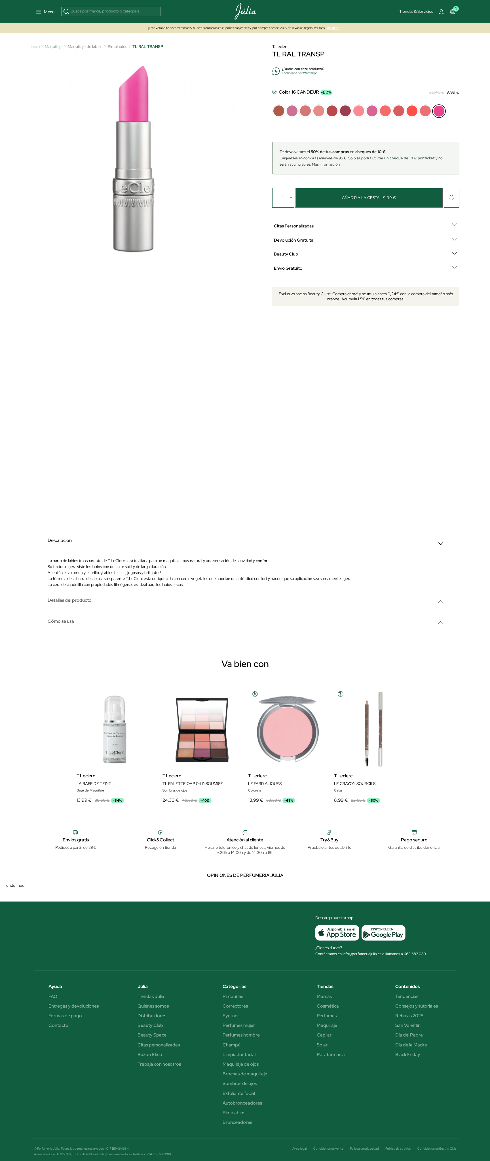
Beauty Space (152, 1035)
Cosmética (328, 1006)
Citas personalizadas (159, 1045)
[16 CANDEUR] (439, 111)
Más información (326, 164)
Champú (231, 1045)
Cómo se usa (61, 621)
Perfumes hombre (241, 1035)
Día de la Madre (411, 1045)
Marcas (324, 996)
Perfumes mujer (239, 1025)
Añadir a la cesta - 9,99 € (369, 197)
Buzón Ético (150, 1054)
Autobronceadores (242, 1103)
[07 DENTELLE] (358, 111)
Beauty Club (150, 1025)
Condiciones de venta (328, 1148)
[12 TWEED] (385, 111)
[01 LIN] (278, 111)
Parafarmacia (331, 1054)
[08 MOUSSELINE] (372, 111)
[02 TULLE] (292, 111)
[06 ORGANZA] (345, 111)
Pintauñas (233, 996)
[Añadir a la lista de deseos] (451, 198)
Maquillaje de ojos (241, 1064)
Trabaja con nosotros (159, 1064)
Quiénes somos (153, 1006)
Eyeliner (231, 1015)
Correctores (235, 1006)
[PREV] (251, 761)
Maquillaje (327, 1025)
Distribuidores (152, 1015)
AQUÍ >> (333, 27)
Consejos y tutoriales (416, 1006)
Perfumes (327, 1015)
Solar (322, 1045)
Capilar (324, 1035)
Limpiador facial (239, 1054)
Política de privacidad (364, 1148)
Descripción (60, 540)
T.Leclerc (280, 46)
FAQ (52, 996)
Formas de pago (65, 1015)
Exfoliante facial (239, 1093)
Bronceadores (237, 1122)
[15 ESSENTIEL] (425, 111)
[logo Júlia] (245, 11)
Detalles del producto (70, 600)
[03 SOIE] (305, 111)
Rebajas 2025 (409, 1015)
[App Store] (337, 933)
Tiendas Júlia (151, 996)
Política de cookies (398, 1148)
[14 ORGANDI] (412, 111)
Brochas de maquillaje (245, 1073)
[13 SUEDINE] (398, 111)
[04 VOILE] (318, 111)
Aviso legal (299, 1148)
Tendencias (406, 996)
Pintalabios (234, 1112)
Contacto (58, 1025)
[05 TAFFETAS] (332, 111)
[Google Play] (382, 933)
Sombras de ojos (240, 1083)
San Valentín (408, 1025)
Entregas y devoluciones (73, 1006)
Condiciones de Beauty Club (436, 1148)
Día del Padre (409, 1035)
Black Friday (407, 1054)
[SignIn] (441, 11)
